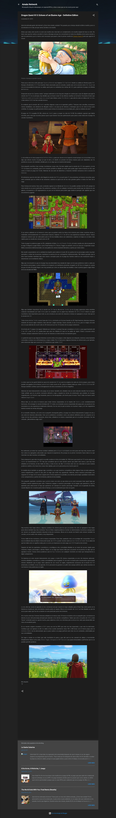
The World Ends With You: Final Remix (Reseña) (38, 790)
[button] (94, 15)
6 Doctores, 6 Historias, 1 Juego (33, 768)
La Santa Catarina (28, 747)
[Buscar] (97, 5)
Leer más (91, 763)
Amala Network (29, 4)
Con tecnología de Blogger (59, 813)
